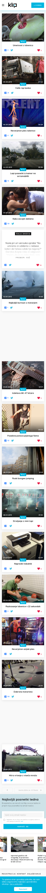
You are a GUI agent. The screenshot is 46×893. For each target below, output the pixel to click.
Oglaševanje (34, 874)
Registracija (9, 874)
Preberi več (23, 258)
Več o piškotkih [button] (16, 884)
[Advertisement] (23, 336)
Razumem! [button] (23, 889)
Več (22, 821)
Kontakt (21, 874)
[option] (23, 850)
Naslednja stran (28, 790)
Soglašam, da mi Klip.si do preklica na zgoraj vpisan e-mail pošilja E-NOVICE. (23, 820)
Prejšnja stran (7, 790)
